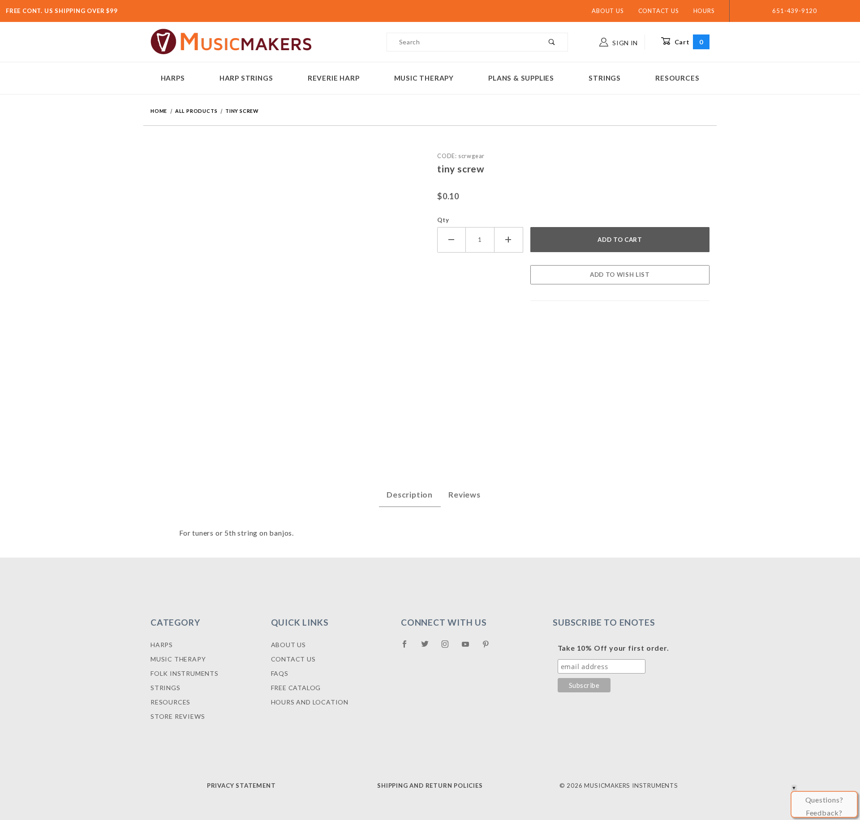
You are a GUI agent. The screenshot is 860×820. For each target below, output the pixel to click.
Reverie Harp (334, 78)
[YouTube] (469, 647)
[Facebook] (408, 647)
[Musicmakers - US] (231, 41)
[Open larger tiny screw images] (286, 289)
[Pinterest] (489, 647)
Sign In (624, 43)
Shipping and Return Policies (429, 785)
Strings (605, 78)
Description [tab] (410, 494)
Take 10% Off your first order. (613, 648)
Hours (704, 10)
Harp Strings (246, 78)
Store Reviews (177, 716)
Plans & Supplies (521, 78)
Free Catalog (296, 687)
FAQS (279, 673)
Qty (443, 219)
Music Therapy (424, 78)
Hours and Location (309, 702)
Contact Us (658, 10)
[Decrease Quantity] (451, 240)
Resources (677, 78)
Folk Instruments (184, 673)
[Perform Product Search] (552, 42)
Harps (173, 78)
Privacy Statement (241, 785)
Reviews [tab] (464, 494)
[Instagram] (448, 647)
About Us (608, 10)
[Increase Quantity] (508, 240)
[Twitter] (428, 647)
